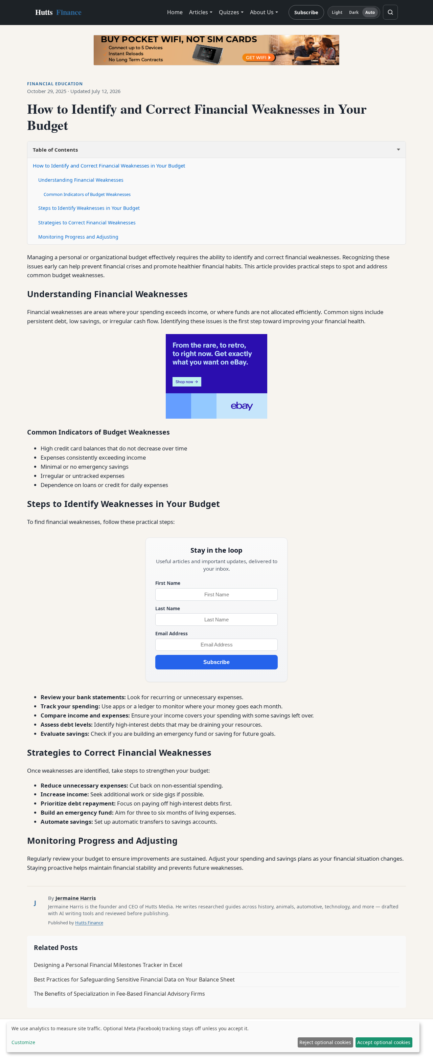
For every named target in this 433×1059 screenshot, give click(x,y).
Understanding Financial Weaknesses (80, 180)
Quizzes (229, 12)
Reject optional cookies (325, 1042)
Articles (198, 12)
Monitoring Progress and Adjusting (78, 237)
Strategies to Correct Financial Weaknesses (87, 222)
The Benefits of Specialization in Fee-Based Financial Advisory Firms (119, 993)
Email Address (171, 633)
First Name (167, 583)
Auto (370, 12)
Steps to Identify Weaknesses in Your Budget (89, 208)
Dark (354, 12)
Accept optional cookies (383, 1042)
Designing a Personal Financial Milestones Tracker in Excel (108, 965)
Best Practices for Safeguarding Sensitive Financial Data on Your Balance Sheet (134, 979)
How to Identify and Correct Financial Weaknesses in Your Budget (109, 165)
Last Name (167, 608)
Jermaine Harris (75, 898)
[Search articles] (390, 12)
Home (175, 12)
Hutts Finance (89, 923)
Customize (23, 1042)
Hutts (58, 12)
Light (337, 12)
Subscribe (306, 12)
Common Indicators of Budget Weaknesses (87, 194)
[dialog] (213, 1037)
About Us (262, 12)
